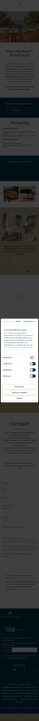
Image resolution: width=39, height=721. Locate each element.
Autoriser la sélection (19, 392)
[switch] (33, 363)
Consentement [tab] (7, 321)
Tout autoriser (19, 387)
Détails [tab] (18, 321)
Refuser (19, 398)
